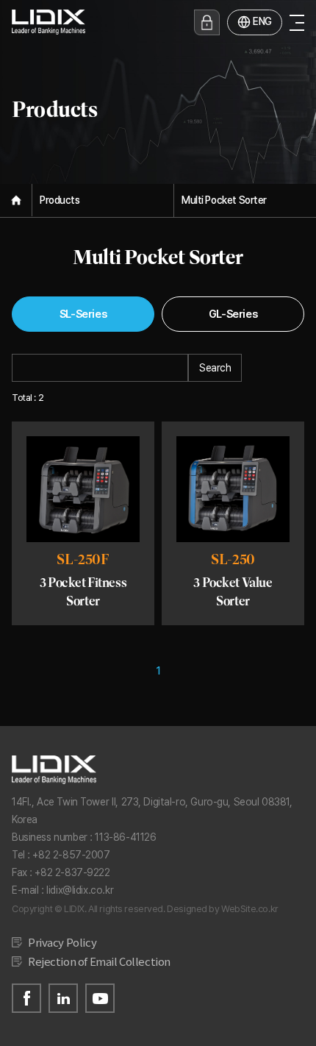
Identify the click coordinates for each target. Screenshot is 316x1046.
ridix (48, 22)
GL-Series (233, 314)
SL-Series (83, 314)
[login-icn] (207, 22)
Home (16, 200)
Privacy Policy (62, 942)
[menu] (297, 22)
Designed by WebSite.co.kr (223, 908)
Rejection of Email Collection (99, 961)
